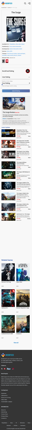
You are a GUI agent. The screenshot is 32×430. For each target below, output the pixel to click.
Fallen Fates (4, 399)
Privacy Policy (4, 416)
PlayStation (12, 44)
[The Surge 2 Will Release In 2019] (8, 178)
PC (16, 422)
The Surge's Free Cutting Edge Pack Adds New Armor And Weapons (23, 153)
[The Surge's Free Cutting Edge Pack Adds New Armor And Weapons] (8, 158)
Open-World (10, 55)
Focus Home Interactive (15, 46)
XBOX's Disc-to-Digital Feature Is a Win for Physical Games (15, 381)
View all (16, 343)
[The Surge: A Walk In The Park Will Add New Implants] (8, 189)
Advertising (4, 412)
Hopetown (3, 393)
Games (9, 7)
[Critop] (13, 369)
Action (8, 51)
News (29, 422)
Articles (15, 425)
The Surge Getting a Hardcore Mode (21, 163)
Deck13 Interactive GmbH (16, 49)
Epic (20, 44)
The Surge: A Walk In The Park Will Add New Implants (23, 183)
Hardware (22, 425)
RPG (11, 51)
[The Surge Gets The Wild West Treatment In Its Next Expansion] (8, 147)
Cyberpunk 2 (4, 395)
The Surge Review (9, 112)
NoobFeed (3, 7)
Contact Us (4, 418)
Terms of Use (4, 414)
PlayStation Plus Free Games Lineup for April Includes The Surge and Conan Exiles (22, 132)
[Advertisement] (16, 241)
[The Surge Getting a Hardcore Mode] (8, 168)
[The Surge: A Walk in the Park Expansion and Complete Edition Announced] (8, 210)
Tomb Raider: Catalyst (6, 401)
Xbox (17, 44)
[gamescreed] (9, 369)
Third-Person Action (12, 53)
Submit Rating (16, 91)
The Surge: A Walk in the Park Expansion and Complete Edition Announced (23, 206)
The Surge (18, 136)
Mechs (15, 55)
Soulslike (4, 55)
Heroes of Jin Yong (5, 397)
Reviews (9, 425)
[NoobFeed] (6, 3)
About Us (3, 410)
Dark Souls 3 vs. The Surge (23, 214)
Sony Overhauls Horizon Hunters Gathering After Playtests (15, 383)
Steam (22, 44)
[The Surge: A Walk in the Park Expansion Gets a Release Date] (8, 200)
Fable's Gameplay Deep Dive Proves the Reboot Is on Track (15, 379)
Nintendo (22, 422)
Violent (19, 55)
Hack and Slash (21, 53)
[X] (2, 368)
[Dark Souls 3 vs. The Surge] (8, 220)
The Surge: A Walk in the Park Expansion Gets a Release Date (23, 194)
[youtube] (5, 369)
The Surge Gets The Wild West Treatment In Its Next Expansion (23, 142)
